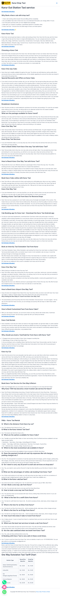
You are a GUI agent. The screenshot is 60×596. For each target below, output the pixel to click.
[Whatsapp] (4, 592)
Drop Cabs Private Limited (43, 591)
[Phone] (4, 582)
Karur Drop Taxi (18, 3)
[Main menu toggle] (56, 3)
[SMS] (4, 587)
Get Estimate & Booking (8, 11)
